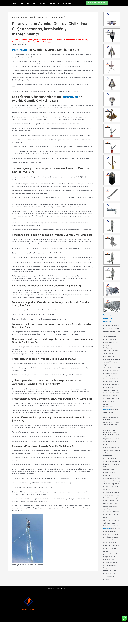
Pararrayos (25, 3)
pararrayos (70, 97)
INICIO (15, 3)
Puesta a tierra (54, 3)
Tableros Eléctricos (38, 3)
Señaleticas (67, 3)
